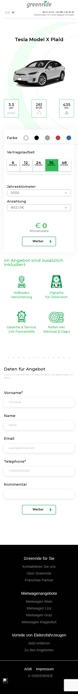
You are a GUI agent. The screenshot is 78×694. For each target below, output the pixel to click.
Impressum (45, 669)
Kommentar (15, 484)
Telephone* (15, 461)
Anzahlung (16, 201)
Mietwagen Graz (39, 615)
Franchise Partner (39, 580)
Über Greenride (39, 573)
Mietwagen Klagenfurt (39, 622)
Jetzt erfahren (39, 643)
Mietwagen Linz (39, 608)
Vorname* (13, 393)
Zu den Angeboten (39, 650)
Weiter (38, 241)
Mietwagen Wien (39, 602)
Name (9, 416)
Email (9, 438)
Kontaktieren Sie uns (39, 567)
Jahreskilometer (21, 187)
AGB (28, 669)
